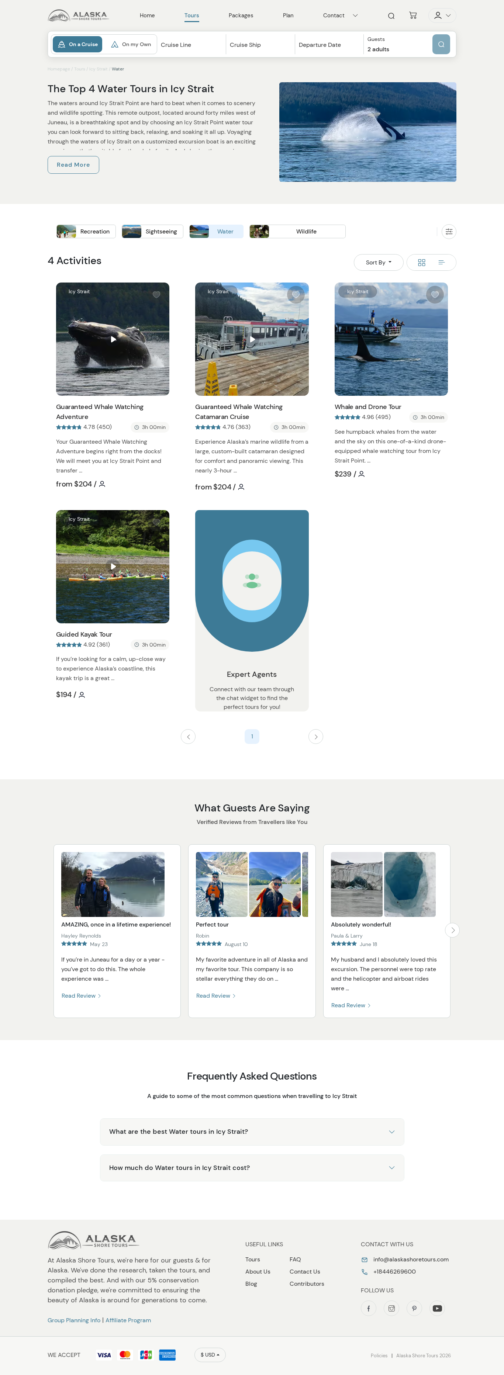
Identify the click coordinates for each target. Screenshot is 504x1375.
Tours (79, 69)
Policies (379, 1356)
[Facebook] (368, 1308)
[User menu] (442, 15)
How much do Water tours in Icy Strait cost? (179, 1167)
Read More (73, 165)
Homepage (59, 69)
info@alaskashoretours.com (410, 1259)
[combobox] (191, 51)
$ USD (208, 1354)
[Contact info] (355, 15)
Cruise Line (176, 45)
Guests (376, 39)
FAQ (295, 1259)
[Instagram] (391, 1308)
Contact (334, 15)
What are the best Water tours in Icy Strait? (178, 1131)
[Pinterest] (414, 1308)
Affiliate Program (128, 1320)
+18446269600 (394, 1271)
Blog (251, 1284)
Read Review (79, 996)
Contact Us (305, 1271)
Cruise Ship (245, 45)
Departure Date (320, 45)
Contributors (307, 1284)
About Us (257, 1271)
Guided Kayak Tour (84, 634)
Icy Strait (98, 69)
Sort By (376, 262)
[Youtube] (437, 1308)
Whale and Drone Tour (368, 406)
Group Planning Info (74, 1320)
